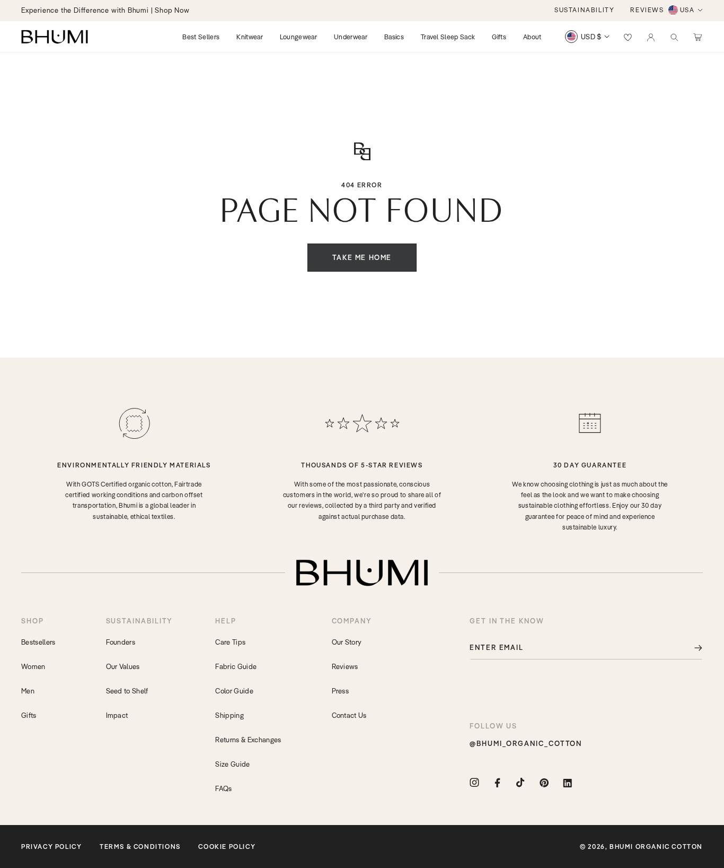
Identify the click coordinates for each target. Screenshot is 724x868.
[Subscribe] (690, 647)
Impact (117, 715)
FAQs (223, 788)
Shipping (229, 715)
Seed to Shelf (127, 691)
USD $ (591, 36)
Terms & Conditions (140, 846)
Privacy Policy (51, 846)
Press (340, 691)
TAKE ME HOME (362, 257)
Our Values (123, 666)
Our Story (347, 642)
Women (33, 666)
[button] (674, 36)
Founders (121, 642)
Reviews (345, 666)
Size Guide (232, 764)
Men (27, 691)
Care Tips (230, 642)
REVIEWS (647, 10)
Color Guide (234, 691)
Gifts (29, 715)
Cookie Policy (226, 846)
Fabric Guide (236, 666)
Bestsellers (38, 642)
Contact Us (349, 715)
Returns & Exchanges (248, 739)
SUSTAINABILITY (584, 10)
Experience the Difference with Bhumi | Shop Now (105, 10)
